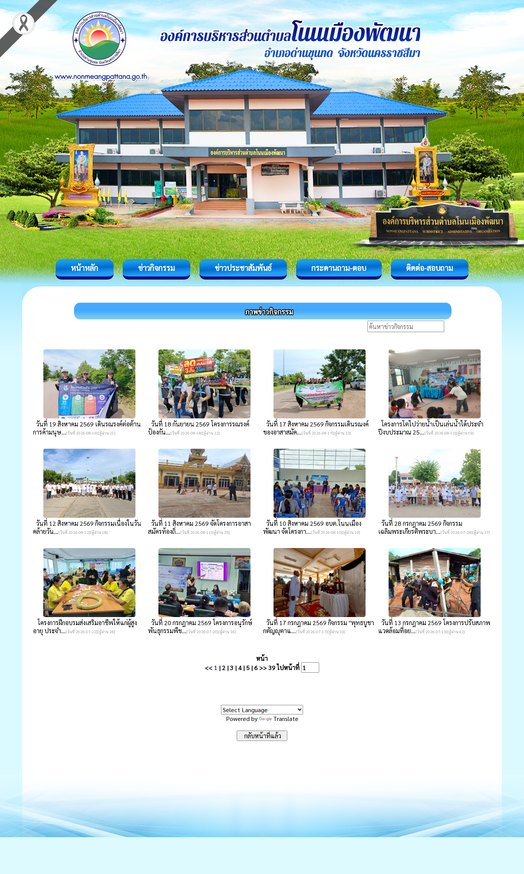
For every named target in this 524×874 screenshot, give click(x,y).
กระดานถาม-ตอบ (338, 268)
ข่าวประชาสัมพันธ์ (243, 268)
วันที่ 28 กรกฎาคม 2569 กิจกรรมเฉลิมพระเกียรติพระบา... (420, 527)
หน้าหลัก (84, 268)
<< (209, 667)
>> (263, 667)
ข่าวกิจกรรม (156, 268)
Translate (285, 718)
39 (272, 667)
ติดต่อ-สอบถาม (429, 268)
